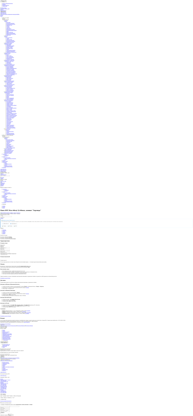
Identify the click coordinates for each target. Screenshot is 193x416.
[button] (3, 1)
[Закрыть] (13, 414)
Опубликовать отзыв (4, 254)
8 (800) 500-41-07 (6, 223)
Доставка (27, 287)
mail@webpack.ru (14, 223)
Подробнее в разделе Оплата (5, 278)
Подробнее (28, 310)
